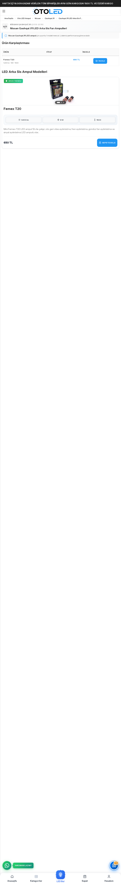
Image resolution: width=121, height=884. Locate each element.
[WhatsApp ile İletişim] (7, 865)
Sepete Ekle (108, 142)
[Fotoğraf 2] (61, 102)
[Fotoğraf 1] (58, 102)
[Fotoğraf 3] (63, 102)
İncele (102, 61)
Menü (3, 11)
